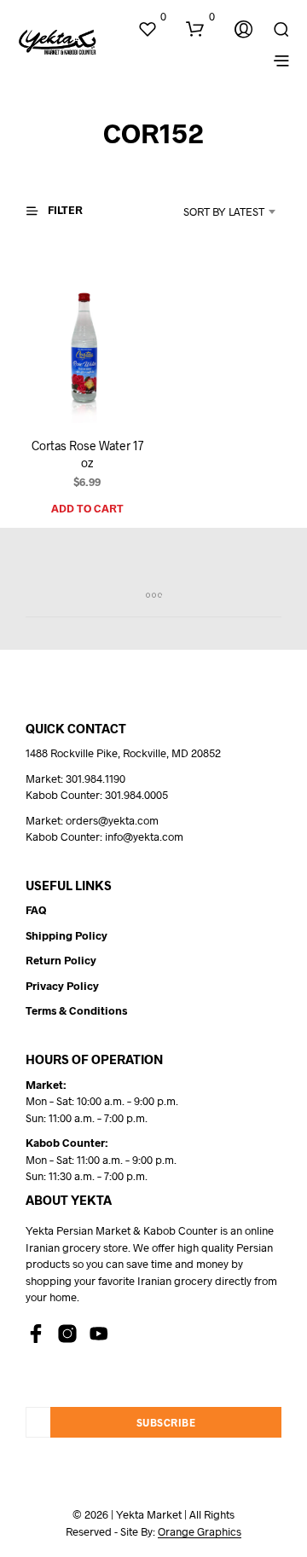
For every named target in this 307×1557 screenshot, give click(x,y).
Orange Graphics (199, 1531)
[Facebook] (36, 1333)
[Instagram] (67, 1333)
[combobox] (210, 211)
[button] (151, 17)
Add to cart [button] (87, 508)
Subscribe (166, 1422)
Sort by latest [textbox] (223, 211)
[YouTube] (99, 1333)
